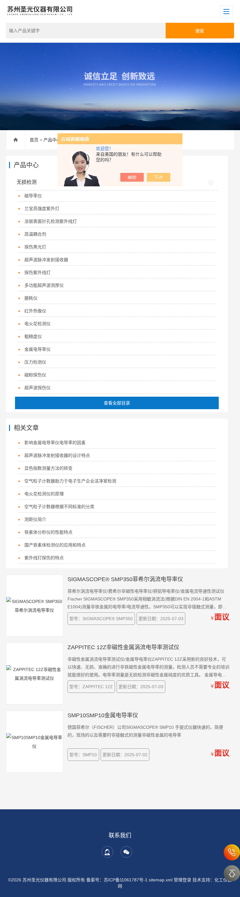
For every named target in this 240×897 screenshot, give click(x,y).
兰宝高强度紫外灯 (41, 208)
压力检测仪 (35, 362)
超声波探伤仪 (37, 387)
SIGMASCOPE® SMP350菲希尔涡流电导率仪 (125, 579)
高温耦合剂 (35, 234)
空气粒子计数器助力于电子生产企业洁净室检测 (70, 480)
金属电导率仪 (37, 349)
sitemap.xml (160, 879)
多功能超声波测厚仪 (44, 285)
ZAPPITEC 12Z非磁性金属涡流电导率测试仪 (123, 647)
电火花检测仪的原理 (44, 493)
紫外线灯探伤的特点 (44, 557)
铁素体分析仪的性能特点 (48, 532)
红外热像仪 (35, 310)
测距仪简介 (35, 519)
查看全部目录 (117, 402)
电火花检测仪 (37, 323)
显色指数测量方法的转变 (48, 468)
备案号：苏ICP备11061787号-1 (117, 879)
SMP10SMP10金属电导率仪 (103, 715)
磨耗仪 (31, 298)
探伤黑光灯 (35, 246)
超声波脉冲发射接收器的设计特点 (57, 455)
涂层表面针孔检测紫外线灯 (50, 221)
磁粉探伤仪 (35, 374)
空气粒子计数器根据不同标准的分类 (59, 506)
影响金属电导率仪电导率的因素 (55, 442)
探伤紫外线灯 (37, 272)
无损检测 (27, 182)
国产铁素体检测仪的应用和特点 (55, 544)
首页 (34, 139)
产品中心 (52, 139)
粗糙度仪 (33, 336)
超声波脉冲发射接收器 (46, 259)
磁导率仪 (33, 195)
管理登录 (182, 879)
